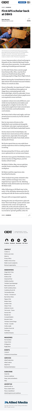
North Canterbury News (10, 288)
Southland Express (9, 333)
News (3, 7)
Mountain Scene (8, 319)
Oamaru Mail (7, 312)
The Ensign (7, 330)
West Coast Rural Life (9, 286)
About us (6, 256)
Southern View (8, 303)
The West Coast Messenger (10, 283)
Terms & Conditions (9, 376)
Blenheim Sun (7, 274)
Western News (7, 301)
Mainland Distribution (9, 367)
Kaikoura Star (7, 277)
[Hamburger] (28, 2)
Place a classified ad (9, 391)
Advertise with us (8, 386)
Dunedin (8, 7)
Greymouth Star (8, 279)
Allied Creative (8, 362)
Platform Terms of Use (9, 261)
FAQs (5, 381)
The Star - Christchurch (10, 295)
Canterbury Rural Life (9, 290)
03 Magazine (7, 344)
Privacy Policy (7, 258)
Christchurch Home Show (10, 354)
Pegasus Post (7, 299)
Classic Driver (7, 342)
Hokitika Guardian (8, 281)
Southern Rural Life (9, 328)
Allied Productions (8, 360)
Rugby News (7, 346)
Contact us (7, 252)
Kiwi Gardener (7, 340)
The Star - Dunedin (9, 324)
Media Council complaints (10, 263)
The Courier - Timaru (9, 310)
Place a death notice (9, 389)
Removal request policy (10, 265)
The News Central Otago (10, 321)
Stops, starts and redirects (10, 378)
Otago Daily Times (8, 272)
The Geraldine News (9, 292)
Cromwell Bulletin (8, 317)
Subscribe (22, 2)
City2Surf (6, 352)
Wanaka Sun (7, 315)
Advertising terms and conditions (12, 393)
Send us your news (8, 254)
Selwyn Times (7, 306)
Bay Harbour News (9, 297)
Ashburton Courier (8, 308)
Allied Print (7, 365)
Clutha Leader (7, 326)
